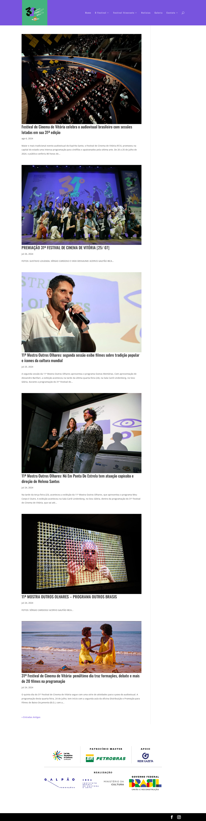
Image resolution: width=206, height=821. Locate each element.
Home (88, 13)
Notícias (146, 13)
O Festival (100, 13)
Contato (170, 13)
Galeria (159, 13)
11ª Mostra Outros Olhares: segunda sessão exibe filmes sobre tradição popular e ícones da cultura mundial (80, 357)
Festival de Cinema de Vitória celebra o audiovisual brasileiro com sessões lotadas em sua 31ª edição (77, 129)
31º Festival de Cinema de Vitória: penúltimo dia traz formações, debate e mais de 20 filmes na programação (80, 678)
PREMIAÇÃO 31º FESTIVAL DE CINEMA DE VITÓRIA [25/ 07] (65, 247)
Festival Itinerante (123, 13)
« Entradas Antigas (31, 717)
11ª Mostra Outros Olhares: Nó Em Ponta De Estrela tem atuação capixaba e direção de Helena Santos (78, 478)
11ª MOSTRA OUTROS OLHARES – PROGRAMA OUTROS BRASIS (69, 597)
